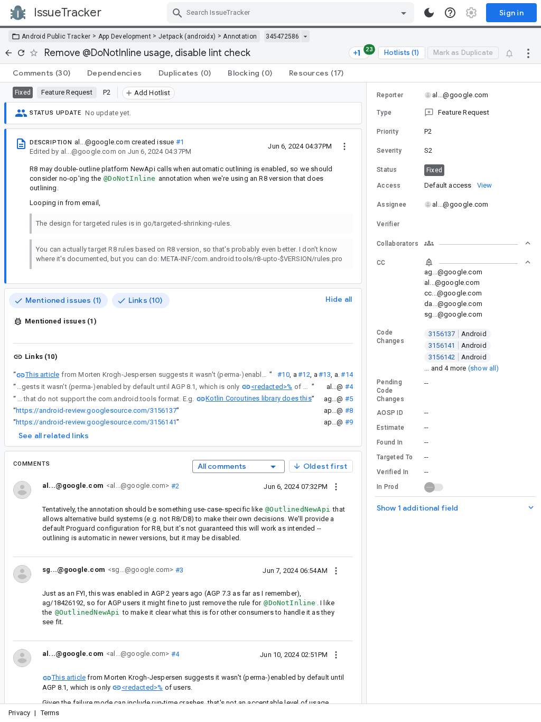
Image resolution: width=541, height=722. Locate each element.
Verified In (392, 472)
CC (381, 262)
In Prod (387, 486)
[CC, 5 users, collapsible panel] (477, 262)
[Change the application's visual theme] (429, 12)
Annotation (240, 36)
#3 (178, 569)
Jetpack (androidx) (187, 36)
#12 (304, 374)
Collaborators (397, 243)
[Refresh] (21, 53)
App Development (125, 36)
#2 (174, 485)
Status (387, 169)
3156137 (457, 334)
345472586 (282, 36)
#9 (349, 422)
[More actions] (528, 52)
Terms (50, 713)
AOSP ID (390, 412)
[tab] (41, 73)
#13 (325, 374)
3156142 (457, 357)
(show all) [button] (483, 368)
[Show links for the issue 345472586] (305, 36)
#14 (347, 374)
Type (384, 112)
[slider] (368, 393)
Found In (390, 442)
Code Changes (390, 337)
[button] (454, 112)
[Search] (177, 12)
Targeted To (395, 457)
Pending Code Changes (390, 390)
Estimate (390, 427)
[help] (450, 12)
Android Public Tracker (56, 36)
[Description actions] (344, 145)
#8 (349, 410)
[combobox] (291, 12)
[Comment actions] (336, 486)
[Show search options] (403, 12)
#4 (349, 387)
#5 (349, 399)
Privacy (19, 713)
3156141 (457, 345)
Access (389, 185)
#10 (283, 374)
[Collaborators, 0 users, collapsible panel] (477, 243)
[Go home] (8, 53)
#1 (180, 142)
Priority (387, 131)
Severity (389, 150)
